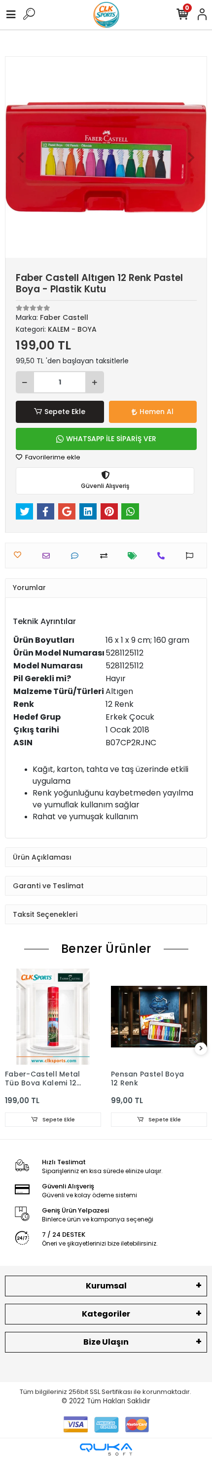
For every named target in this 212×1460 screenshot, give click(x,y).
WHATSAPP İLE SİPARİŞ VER (111, 439)
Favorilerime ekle (52, 457)
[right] (201, 1049)
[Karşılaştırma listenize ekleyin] (106, 556)
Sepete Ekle (64, 412)
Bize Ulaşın (106, 1342)
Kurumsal (106, 1285)
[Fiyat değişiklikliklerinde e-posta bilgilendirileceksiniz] (134, 556)
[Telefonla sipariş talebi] (163, 556)
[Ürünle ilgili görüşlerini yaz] (77, 556)
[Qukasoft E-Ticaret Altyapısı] (106, 1449)
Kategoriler (106, 1314)
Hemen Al (157, 412)
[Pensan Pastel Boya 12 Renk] (159, 1017)
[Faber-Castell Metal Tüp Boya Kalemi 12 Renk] (53, 1017)
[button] (20, 157)
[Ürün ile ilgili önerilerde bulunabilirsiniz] (192, 556)
